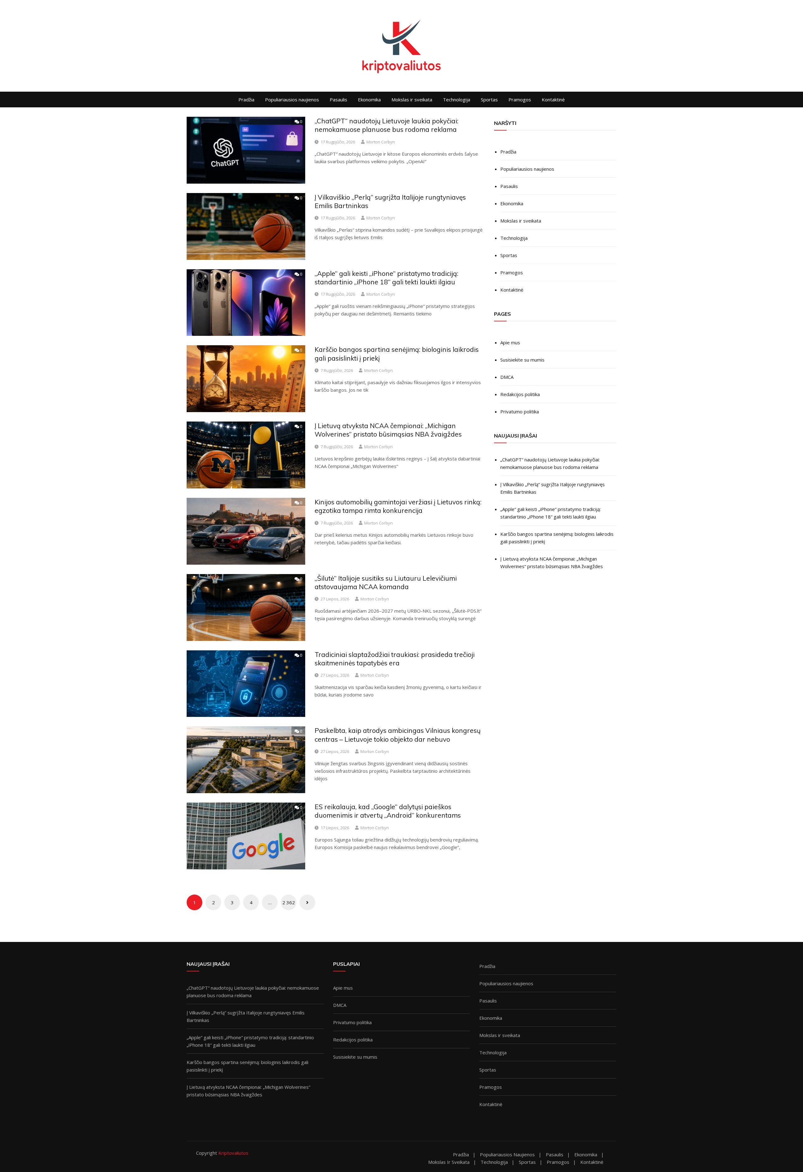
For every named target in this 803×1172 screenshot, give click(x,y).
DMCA (506, 377)
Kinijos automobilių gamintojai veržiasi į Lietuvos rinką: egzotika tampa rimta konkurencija (398, 506)
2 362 (288, 902)
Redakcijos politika (520, 394)
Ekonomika (369, 99)
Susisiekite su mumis (522, 360)
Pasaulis (338, 99)
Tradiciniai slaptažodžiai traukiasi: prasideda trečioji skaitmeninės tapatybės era (395, 658)
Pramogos (519, 99)
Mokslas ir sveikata (411, 99)
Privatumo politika (519, 411)
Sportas (489, 99)
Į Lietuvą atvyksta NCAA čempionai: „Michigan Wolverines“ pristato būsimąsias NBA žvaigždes (388, 430)
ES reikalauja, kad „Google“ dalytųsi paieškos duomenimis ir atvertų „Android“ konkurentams (388, 811)
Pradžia (246, 99)
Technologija (456, 99)
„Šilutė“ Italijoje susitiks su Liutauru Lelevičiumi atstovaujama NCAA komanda (386, 582)
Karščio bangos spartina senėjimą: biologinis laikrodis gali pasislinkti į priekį (557, 538)
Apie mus (510, 342)
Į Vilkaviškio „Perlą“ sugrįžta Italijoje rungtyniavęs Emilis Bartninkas (552, 488)
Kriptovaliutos (233, 1153)
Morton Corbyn (380, 142)
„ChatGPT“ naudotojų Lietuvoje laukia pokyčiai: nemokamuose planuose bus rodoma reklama (386, 125)
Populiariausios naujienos (292, 99)
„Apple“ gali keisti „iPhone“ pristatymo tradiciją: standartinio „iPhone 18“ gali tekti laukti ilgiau (386, 277)
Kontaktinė (553, 99)
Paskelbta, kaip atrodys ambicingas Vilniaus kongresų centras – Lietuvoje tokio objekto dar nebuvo (398, 734)
